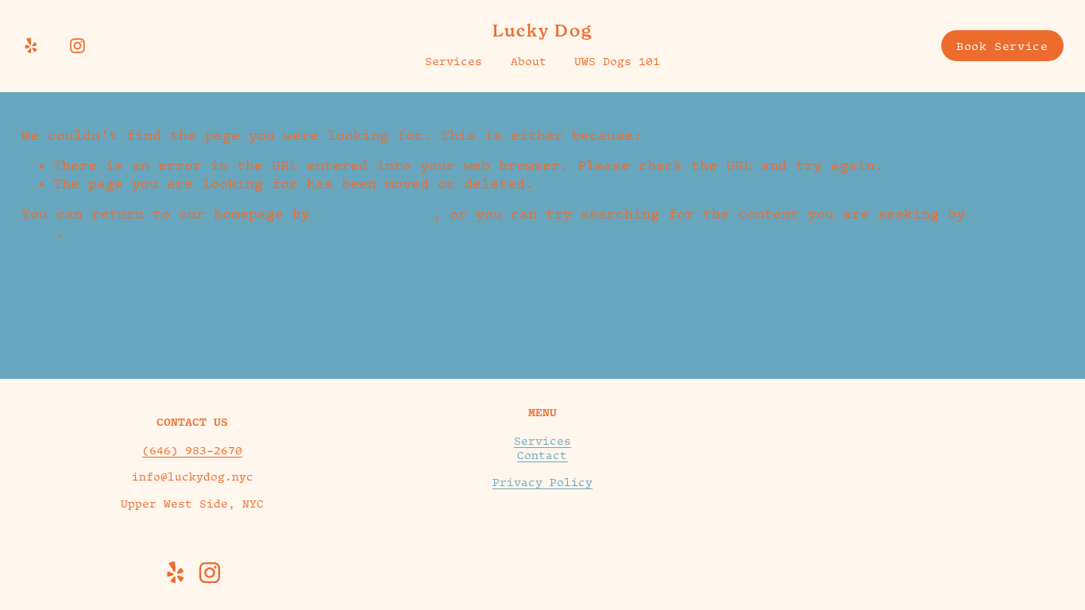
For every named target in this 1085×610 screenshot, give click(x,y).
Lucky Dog (542, 31)
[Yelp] (30, 46)
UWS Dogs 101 (617, 61)
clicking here (375, 214)
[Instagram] (77, 46)
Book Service (1002, 46)
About (528, 61)
